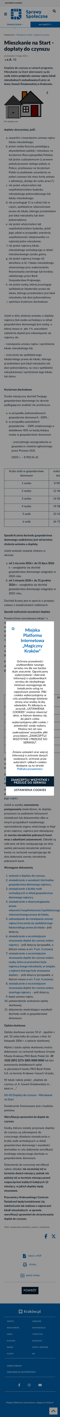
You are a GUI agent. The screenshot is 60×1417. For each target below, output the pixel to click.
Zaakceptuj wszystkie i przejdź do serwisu (30, 781)
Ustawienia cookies (30, 790)
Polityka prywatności (29, 769)
